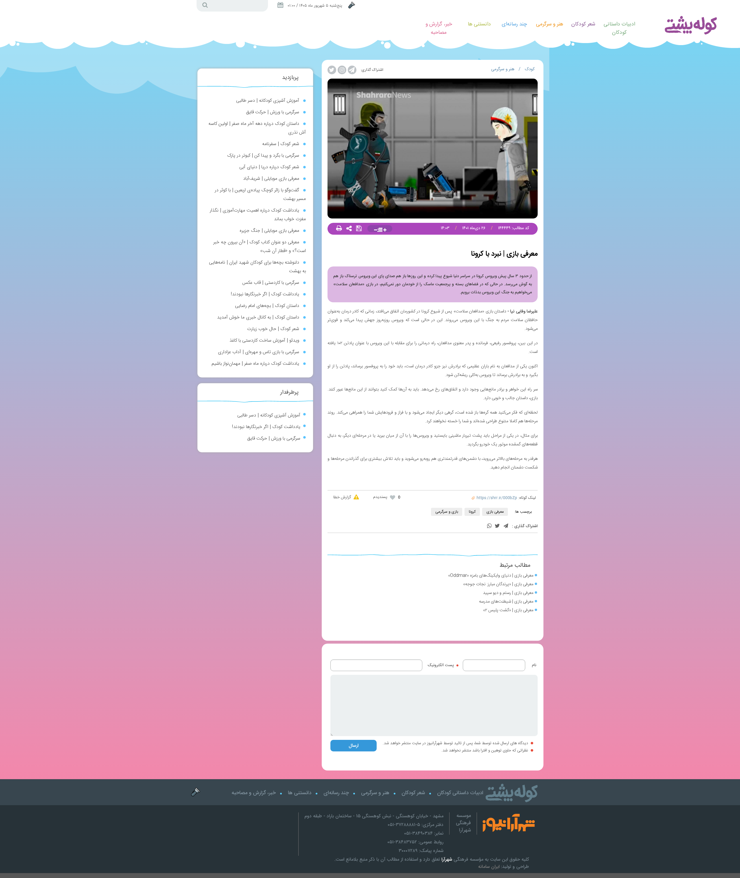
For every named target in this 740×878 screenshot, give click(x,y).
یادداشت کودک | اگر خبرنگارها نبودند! (265, 294)
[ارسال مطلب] (352, 5)
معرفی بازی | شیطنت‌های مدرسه (506, 601)
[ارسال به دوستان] (349, 229)
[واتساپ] (489, 526)
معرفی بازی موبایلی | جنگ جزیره (269, 231)
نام (534, 665)
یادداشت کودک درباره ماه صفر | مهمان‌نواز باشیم (255, 364)
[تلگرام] (506, 526)
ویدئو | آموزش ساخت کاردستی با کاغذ (264, 340)
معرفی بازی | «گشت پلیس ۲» (508, 610)
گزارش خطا (342, 497)
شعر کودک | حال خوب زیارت (273, 329)
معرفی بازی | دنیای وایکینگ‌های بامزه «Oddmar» (490, 575)
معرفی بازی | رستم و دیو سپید (508, 593)
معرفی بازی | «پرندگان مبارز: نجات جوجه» (498, 584)
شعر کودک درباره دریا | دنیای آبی (269, 167)
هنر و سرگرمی (503, 69)
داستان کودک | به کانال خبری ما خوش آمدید (258, 317)
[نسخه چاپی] (339, 229)
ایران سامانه (489, 866)
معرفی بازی (495, 512)
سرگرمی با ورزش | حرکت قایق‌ (272, 112)
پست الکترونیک (441, 665)
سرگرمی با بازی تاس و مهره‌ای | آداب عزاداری (258, 352)
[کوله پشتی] (690, 25)
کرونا (472, 512)
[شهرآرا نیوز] (506, 823)
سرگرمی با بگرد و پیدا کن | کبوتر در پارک (263, 156)
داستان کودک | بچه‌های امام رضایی (267, 306)
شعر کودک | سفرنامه (280, 144)
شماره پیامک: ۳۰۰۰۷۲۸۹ (421, 850)
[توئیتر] (497, 526)
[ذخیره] (359, 229)
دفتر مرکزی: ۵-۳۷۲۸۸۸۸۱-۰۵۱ (415, 824)
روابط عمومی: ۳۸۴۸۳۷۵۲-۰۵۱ (415, 842)
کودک (530, 69)
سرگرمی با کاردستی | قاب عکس (270, 283)
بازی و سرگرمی (446, 512)
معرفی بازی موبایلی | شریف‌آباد (271, 179)
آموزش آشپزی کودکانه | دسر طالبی (267, 101)
